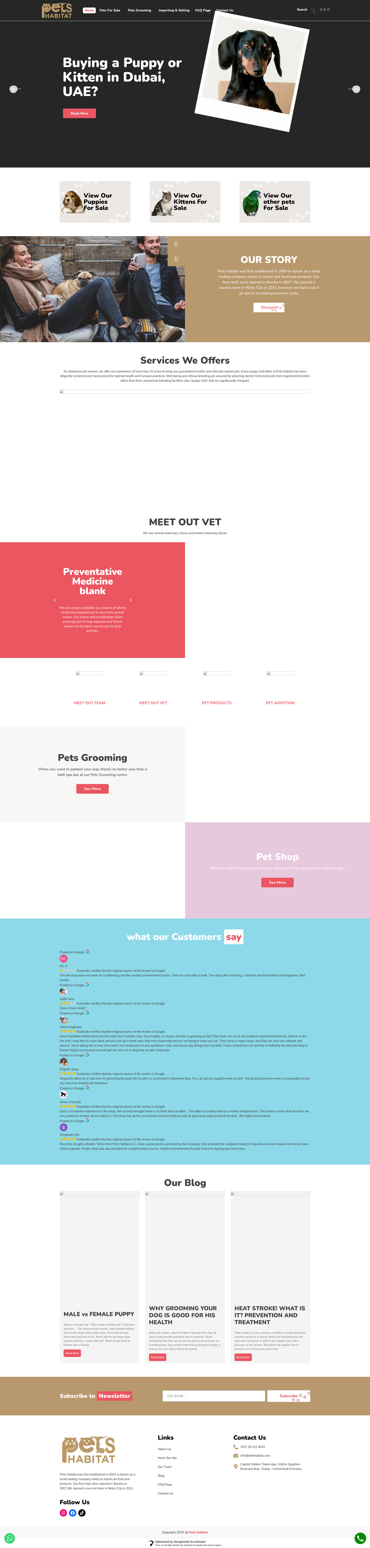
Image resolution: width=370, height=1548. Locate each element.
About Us (164, 1449)
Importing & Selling (174, 10)
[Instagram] (63, 1513)
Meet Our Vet (167, 1458)
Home (89, 10)
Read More (72, 1353)
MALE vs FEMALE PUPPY (99, 1314)
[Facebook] (72, 1513)
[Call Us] (360, 1538)
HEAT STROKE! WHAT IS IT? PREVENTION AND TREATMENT (270, 1315)
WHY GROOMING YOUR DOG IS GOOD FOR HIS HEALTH (183, 1315)
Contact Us (224, 10)
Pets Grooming (139, 10)
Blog (161, 1476)
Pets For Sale (110, 10)
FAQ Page (203, 10)
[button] (54, 600)
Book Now (79, 113)
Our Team (165, 1467)
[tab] (176, 243)
